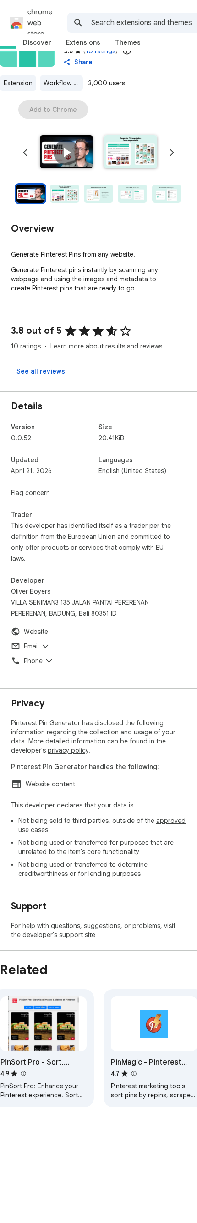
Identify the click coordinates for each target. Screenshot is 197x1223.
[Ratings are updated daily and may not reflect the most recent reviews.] (127, 51)
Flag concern (30, 493)
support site (77, 935)
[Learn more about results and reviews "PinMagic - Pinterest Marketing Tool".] (134, 1074)
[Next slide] (172, 152)
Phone (33, 661)
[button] (66, 152)
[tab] (37, 42)
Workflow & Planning (63, 83)
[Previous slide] (25, 152)
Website (36, 631)
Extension (18, 83)
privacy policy (68, 750)
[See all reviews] (41, 371)
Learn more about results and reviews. (107, 346)
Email (31, 646)
